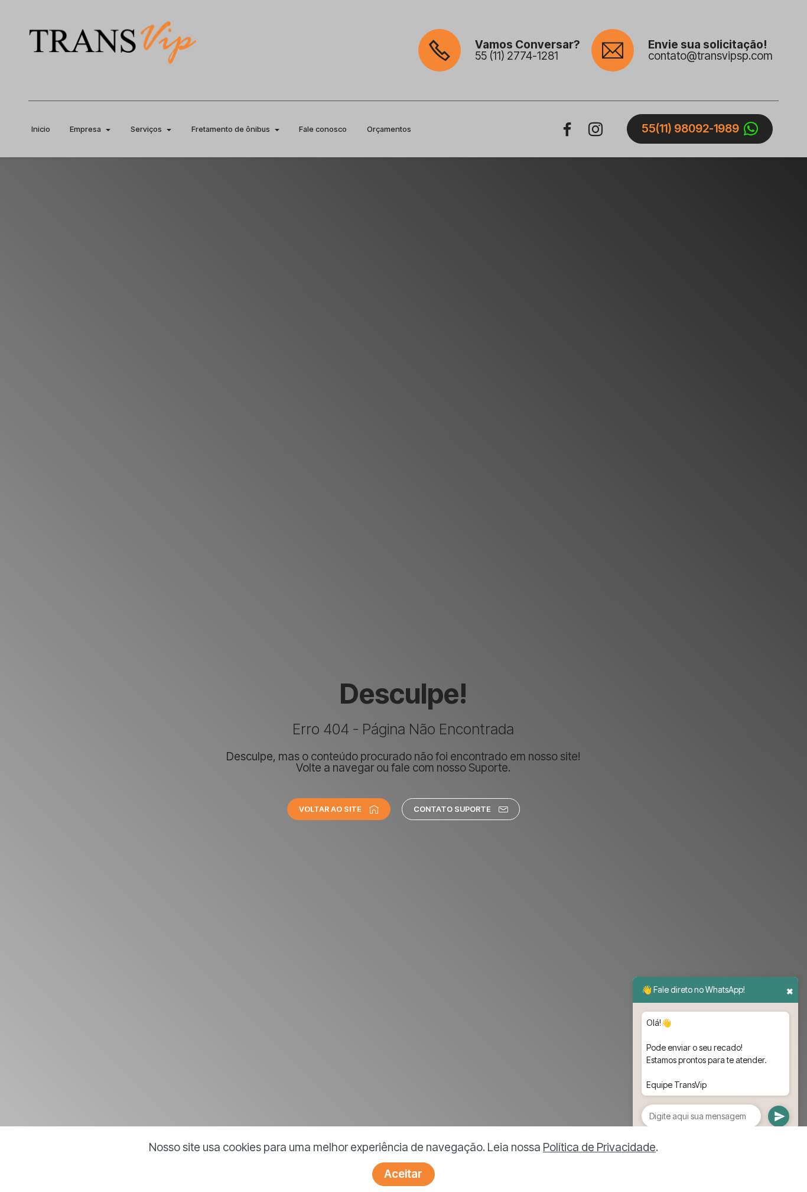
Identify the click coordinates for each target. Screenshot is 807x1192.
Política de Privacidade (599, 1147)
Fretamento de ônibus (230, 129)
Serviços (146, 129)
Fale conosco (323, 129)
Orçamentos (389, 129)
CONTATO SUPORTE (452, 809)
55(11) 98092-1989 (690, 128)
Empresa (85, 129)
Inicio (40, 129)
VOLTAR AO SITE (330, 809)
